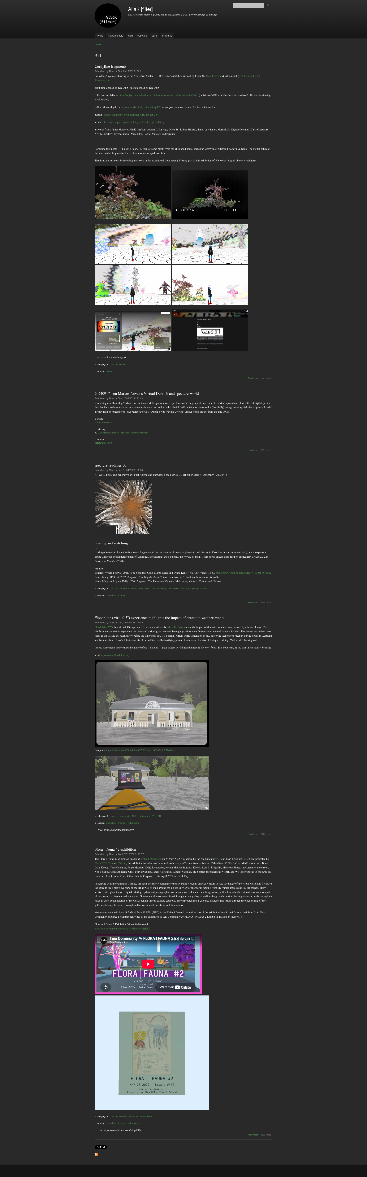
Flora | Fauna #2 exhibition (115, 849)
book (147, 588)
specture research (103, 422)
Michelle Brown (176, 627)
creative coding (159, 588)
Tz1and (122, 863)
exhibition (120, 364)
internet (109, 371)
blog (130, 35)
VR (153, 815)
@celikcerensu (214, 76)
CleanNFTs (101, 863)
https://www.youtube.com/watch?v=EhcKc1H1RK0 (122, 928)
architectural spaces (109, 432)
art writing (167, 35)
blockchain (111, 595)
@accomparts (102, 80)
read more (101, 357)
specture (142, 35)
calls (154, 35)
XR (159, 815)
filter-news (173, 588)
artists (134, 588)
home (100, 35)
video (243, 552)
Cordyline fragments (111, 66)
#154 (217, 859)
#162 (246, 859)
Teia (110, 863)
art (112, 364)
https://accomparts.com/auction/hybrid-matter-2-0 (131, 114)
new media (125, 815)
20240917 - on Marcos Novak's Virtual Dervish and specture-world (147, 393)
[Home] (108, 16)
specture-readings (140, 432)
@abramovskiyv (249, 76)
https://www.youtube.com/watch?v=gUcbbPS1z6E (243, 572)
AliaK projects (115, 35)
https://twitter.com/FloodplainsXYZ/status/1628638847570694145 (142, 750)
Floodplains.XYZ (104, 627)
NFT (134, 815)
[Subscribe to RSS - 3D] (96, 1153)
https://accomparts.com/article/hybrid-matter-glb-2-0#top (133, 122)
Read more (253, 378)
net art (114, 815)
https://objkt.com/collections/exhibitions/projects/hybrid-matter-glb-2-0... (158, 95)
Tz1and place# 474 (151, 859)
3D (108, 364)
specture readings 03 (111, 465)
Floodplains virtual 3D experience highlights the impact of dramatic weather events (159, 617)
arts (141, 588)
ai (112, 588)
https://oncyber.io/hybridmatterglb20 (141, 107)
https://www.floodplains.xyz (116, 655)
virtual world (144, 815)
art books (124, 588)
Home (98, 44)
